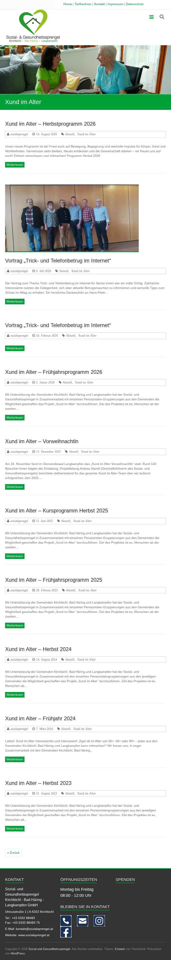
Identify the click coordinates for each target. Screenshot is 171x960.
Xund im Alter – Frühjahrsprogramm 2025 (53, 580)
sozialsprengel (19, 134)
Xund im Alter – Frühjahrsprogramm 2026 (53, 372)
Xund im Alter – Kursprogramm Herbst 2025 (56, 511)
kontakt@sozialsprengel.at (34, 929)
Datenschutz (135, 4)
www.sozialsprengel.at (33, 935)
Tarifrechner (83, 4)
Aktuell (69, 134)
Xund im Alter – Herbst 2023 (38, 783)
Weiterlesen (14, 164)
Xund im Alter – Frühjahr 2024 (40, 718)
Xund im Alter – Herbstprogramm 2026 (50, 124)
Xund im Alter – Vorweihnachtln (41, 441)
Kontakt (99, 4)
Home (67, 4)
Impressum (115, 4)
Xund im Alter (86, 134)
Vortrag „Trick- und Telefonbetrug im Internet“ (58, 261)
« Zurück (13, 852)
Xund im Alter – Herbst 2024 (38, 649)
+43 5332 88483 (23, 918)
